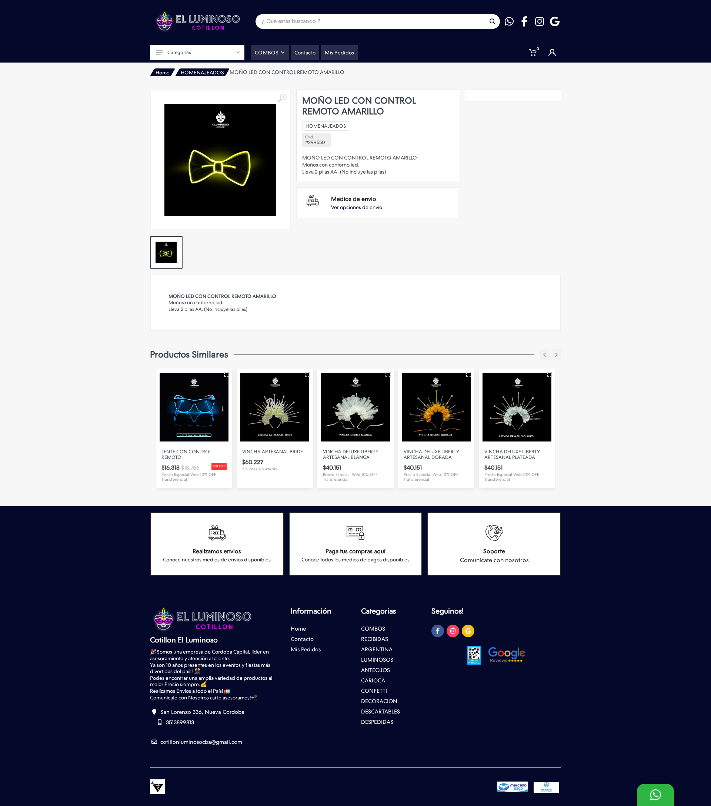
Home (163, 72)
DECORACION (379, 701)
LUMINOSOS (377, 660)
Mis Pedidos (306, 649)
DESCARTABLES (380, 712)
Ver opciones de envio (356, 207)
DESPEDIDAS (377, 722)
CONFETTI (374, 691)
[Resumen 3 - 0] (180, 374)
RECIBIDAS (374, 639)
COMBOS (373, 629)
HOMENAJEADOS (202, 72)
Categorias (179, 52)
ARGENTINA (377, 649)
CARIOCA (373, 681)
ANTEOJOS (375, 670)
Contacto (302, 639)
